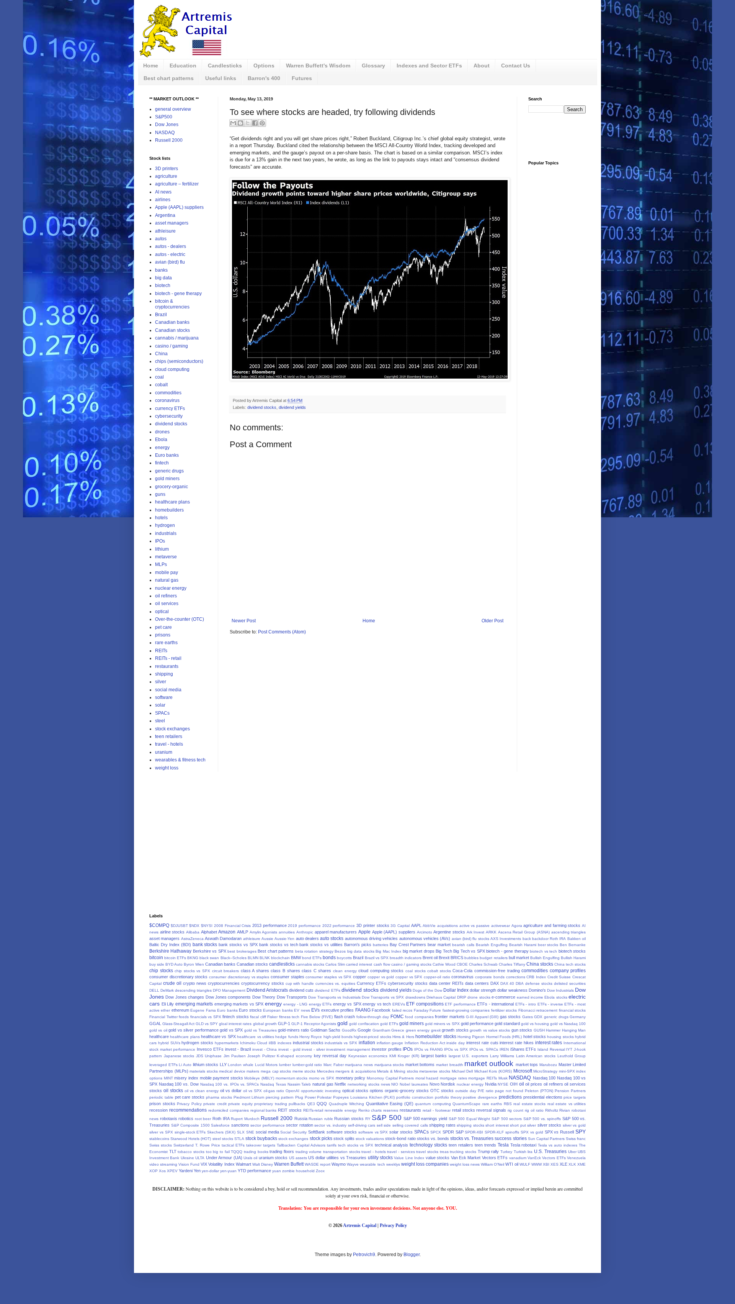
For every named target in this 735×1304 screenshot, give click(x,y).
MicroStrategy (545, 1071)
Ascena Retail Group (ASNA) (524, 932)
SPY (580, 1131)
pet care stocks (190, 1097)
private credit (215, 1104)
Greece (397, 1030)
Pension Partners (570, 1091)
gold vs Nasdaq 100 (568, 1024)
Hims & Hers (403, 1037)
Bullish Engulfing (545, 958)
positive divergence (480, 1097)
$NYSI (206, 925)
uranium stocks (273, 1157)
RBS (508, 1104)
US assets (298, 1158)
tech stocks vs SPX (355, 1145)
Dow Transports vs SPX (383, 997)
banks (161, 270)
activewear (500, 925)
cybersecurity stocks (408, 983)
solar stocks (401, 1132)
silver (160, 681)
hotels (161, 517)
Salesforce (220, 1125)
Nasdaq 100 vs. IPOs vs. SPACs (229, 1084)
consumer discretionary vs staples (239, 977)
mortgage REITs (482, 1078)
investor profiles (387, 1049)
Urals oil (250, 1158)
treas (444, 1152)
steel (160, 720)
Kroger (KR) (408, 1056)
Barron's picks (357, 944)
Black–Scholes (233, 958)
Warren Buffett (289, 1164)
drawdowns (415, 997)
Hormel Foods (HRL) (504, 1037)
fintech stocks (235, 1016)
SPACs (162, 713)
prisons (162, 635)
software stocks (342, 1132)
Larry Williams (502, 1056)
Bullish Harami (573, 958)
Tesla (503, 1145)
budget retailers (493, 958)
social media (168, 689)
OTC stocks (442, 1090)
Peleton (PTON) (539, 1091)
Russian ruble (321, 1119)
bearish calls (463, 945)
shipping (164, 674)
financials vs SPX (205, 1017)
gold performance (477, 1023)
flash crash (344, 1016)
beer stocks (548, 945)
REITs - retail (168, 658)
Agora (516, 925)
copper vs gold (381, 977)
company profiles (568, 970)
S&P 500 (387, 1118)
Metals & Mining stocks (397, 1071)
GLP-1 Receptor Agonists (313, 1024)
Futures (302, 78)
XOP (153, 1171)
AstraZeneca (192, 939)
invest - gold (289, 1049)
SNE (250, 1132)
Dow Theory (263, 997)
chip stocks (161, 970)
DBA (520, 983)
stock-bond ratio (400, 1138)
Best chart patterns (169, 78)
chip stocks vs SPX (192, 971)
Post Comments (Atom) (282, 632)
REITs (161, 650)
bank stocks (205, 944)
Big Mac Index (388, 951)
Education (183, 65)
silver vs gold (574, 1125)
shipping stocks (470, 1125)
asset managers (171, 223)
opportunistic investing (321, 1091)
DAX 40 (507, 983)
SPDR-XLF (494, 1132)
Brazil (161, 314)
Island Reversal (551, 1049)
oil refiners (166, 596)
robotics (185, 1118)
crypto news (194, 983)
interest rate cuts (482, 1042)
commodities (168, 392)
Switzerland (183, 1145)
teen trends (485, 1145)
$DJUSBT (179, 925)
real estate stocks (529, 1104)
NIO (394, 1084)
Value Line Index (409, 1158)
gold (342, 1023)
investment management (348, 1049)
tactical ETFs (233, 1145)
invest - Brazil (238, 1049)
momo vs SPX (321, 1078)
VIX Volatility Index (217, 1164)
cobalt (161, 384)
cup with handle (300, 983)
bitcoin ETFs (175, 958)
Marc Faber (333, 1065)
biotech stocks (572, 951)
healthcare (159, 1036)
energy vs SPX (347, 1004)
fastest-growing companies (466, 1010)
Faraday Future (427, 1010)
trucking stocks (463, 1152)
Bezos (340, 951)
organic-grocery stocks (407, 1090)
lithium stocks (206, 1064)
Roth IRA (221, 1118)
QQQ (322, 1103)
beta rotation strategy (314, 951)
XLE (563, 1164)
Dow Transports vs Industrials (334, 997)
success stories (510, 1138)
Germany (578, 1017)
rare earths (166, 642)
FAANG (363, 1010)
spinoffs (512, 1132)
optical (162, 611)
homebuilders (169, 510)
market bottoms (420, 1064)
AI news (163, 192)
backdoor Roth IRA (549, 939)
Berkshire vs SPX (209, 951)
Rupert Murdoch (245, 1119)
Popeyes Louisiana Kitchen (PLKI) (364, 1097)
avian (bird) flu (170, 262)
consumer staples (287, 976)
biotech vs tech (543, 951)
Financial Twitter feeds (169, 1017)
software (164, 697)
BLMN (253, 958)
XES (554, 1164)
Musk (503, 1078)
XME (581, 1164)
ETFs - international (495, 1004)
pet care (163, 627)
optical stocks (355, 1090)
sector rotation (299, 1125)
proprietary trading (270, 1104)
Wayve (353, 1164)
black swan (209, 958)
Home (150, 65)
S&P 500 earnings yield (425, 1118)
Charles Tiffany (512, 964)
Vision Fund (188, 1164)
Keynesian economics (368, 1056)
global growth (265, 1024)
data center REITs (446, 983)
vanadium (517, 1158)
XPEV (172, 1171)
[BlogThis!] (240, 123)
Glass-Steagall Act (178, 1024)
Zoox (320, 1171)
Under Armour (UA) (224, 1157)
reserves (390, 1110)
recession (158, 1110)
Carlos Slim (335, 964)
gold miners (167, 478)
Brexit (444, 957)
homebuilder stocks (435, 1036)
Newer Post (244, 620)
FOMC (397, 1016)
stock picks (321, 1138)
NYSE (503, 1084)
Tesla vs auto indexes (557, 1145)
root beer (203, 1119)
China (161, 353)
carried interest (359, 964)
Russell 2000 (169, 140)
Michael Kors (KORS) (493, 1071)
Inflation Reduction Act (425, 1043)
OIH (514, 1084)
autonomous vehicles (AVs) (425, 938)
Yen (197, 1170)
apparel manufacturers (336, 932)
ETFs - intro (525, 1004)
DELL (154, 990)
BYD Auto (174, 964)
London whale (240, 1065)
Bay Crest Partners (408, 944)
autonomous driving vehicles (371, 938)
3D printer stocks (372, 925)
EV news (302, 1010)
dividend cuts (301, 990)
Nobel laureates (414, 1084)
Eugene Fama (203, 1010)
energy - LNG (295, 1004)
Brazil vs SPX (377, 958)
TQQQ (236, 1152)
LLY (223, 1064)
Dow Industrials (560, 990)
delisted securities (570, 983)
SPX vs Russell (559, 1132)
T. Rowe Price (207, 1145)
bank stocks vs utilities (321, 944)
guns (160, 494)
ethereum (180, 1010)
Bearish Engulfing (492, 945)
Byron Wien (194, 964)
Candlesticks (225, 65)
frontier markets (450, 1016)
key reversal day (330, 1055)
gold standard (507, 1023)
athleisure (165, 231)
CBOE (462, 964)
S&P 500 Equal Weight (469, 1119)
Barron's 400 (264, 78)
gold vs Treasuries (260, 1030)
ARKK (491, 932)
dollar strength (483, 990)
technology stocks (428, 1145)
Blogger (411, 1254)
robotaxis (168, 1118)
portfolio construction (414, 1097)
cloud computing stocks (380, 970)
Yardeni (186, 1170)
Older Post (492, 620)
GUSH (539, 1030)
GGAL (155, 1023)
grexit (436, 1030)
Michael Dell (462, 1071)
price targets (575, 1097)
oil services (166, 603)
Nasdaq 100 (544, 1078)
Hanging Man (574, 1030)
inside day (455, 1043)
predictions (510, 1097)
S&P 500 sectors (507, 1119)
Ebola (161, 439)
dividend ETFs (327, 990)
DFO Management (229, 990)
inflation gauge (390, 1043)
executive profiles (337, 1010)
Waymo (339, 1164)
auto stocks (331, 938)
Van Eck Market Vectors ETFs (479, 1157)
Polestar (324, 1097)
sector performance (267, 1125)
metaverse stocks (434, 1071)
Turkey (506, 1152)
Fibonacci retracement (537, 1010)
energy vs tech (377, 1004)
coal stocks (415, 971)
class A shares (255, 970)
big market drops (418, 951)
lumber (285, 1065)
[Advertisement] (400, 25)
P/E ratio (485, 1091)
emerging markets (194, 1004)
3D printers (166, 168)
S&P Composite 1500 (190, 1125)
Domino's (537, 990)
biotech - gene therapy (178, 293)
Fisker (272, 1017)
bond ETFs (312, 958)
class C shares (316, 970)
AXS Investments (505, 939)
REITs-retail (313, 1110)
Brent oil (430, 957)
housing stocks (560, 1037)
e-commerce (503, 997)
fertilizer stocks (504, 1010)
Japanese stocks (179, 1056)
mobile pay (166, 572)
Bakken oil (576, 939)
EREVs (398, 1004)
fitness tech (289, 1017)
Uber (572, 1152)
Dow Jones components (228, 997)
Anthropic (304, 932)
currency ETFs (170, 408)
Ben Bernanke (573, 945)
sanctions (240, 1125)
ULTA (199, 1158)
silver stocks (549, 1125)
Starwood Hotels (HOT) (190, 1139)
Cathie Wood (444, 964)
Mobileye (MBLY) (259, 1078)
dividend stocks (261, 407)
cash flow (382, 964)
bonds (329, 957)
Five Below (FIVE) (317, 1017)
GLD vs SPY (207, 1024)
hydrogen (165, 525)
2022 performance (338, 925)
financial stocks (572, 1010)
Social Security (293, 1132)
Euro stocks (250, 1010)
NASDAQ (165, 132)
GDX (538, 1017)
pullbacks (297, 1104)
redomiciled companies (228, 1110)
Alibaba (192, 932)
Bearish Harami (522, 945)
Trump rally (488, 1151)
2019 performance (304, 925)
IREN (504, 1049)
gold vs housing (535, 1024)
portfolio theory (448, 1097)
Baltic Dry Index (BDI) (170, 944)
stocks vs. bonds (433, 1138)
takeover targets (260, 1145)
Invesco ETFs (210, 1049)
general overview (173, 109)
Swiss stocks (160, 1145)
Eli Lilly (168, 1004)
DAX (494, 983)
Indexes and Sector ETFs (429, 65)
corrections (515, 977)
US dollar (316, 1157)
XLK (572, 1164)
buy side (156, 964)
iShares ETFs (523, 1049)
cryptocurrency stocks (262, 983)
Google (364, 1030)
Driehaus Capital (441, 997)
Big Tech (444, 951)
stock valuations (370, 1139)
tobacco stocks (191, 1152)
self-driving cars (362, 1125)
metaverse (166, 556)
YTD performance (254, 1170)
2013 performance (269, 925)
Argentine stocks (449, 932)
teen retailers (168, 736)
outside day (465, 1091)
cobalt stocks (439, 971)
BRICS (457, 957)
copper (359, 976)
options (376, 1090)
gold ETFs (389, 1024)
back (527, 939)
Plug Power (305, 1097)
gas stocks (510, 1016)
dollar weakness (512, 990)
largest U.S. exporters (468, 1056)
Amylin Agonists (264, 932)
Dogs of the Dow (427, 990)
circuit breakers (225, 971)
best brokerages (241, 951)
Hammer (553, 1030)
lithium (162, 549)
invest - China (264, 1049)
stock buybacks (261, 1138)
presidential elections (542, 1097)
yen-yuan (228, 1171)
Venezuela (576, 1158)
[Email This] (233, 123)
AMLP (242, 932)
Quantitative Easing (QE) (389, 1103)
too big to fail (218, 1152)
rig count (515, 1110)
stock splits (343, 1138)
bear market (439, 944)
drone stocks (478, 997)
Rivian (564, 1110)
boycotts (344, 958)
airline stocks (172, 932)
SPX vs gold (532, 1132)
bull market (519, 957)
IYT (569, 1049)
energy (162, 447)
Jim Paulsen (235, 1056)
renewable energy (341, 1110)
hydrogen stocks (197, 1042)
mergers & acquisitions (355, 1071)
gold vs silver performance (193, 1030)
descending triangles (193, 990)
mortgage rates (453, 1078)
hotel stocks (534, 1036)
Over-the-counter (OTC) (179, 619)
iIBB (272, 1043)
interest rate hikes (517, 1042)
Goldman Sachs (325, 1030)
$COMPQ (159, 925)
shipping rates (442, 1125)
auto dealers (307, 938)
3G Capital (400, 925)
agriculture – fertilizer (177, 184)
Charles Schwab (483, 964)
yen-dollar (210, 1171)
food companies (419, 1017)
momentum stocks (292, 1078)
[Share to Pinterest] (262, 123)
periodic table (161, 1097)
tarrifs (331, 1145)
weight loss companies (425, 1164)
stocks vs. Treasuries (471, 1138)
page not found (509, 1091)
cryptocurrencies (224, 983)
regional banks (263, 1110)
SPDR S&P (453, 1132)
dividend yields (292, 407)
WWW (536, 1164)
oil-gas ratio (273, 1091)
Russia (300, 1118)
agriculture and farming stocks (551, 925)
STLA (239, 1139)
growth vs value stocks (490, 1030)
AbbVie (429, 925)
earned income (530, 997)
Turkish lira (523, 1152)
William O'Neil (492, 1164)
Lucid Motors (266, 1065)
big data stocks (360, 951)
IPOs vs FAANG (428, 1049)
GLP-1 (284, 1023)
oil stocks (173, 1090)
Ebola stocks (555, 997)
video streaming (163, 1164)
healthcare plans (172, 502)
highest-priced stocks (372, 1037)
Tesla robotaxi (523, 1145)
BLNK (265, 958)
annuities (287, 932)
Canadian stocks (172, 330)
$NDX (194, 925)
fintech (162, 463)
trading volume (309, 1152)
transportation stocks (341, 1152)
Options (263, 65)
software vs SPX (373, 1132)
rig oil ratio (534, 1110)
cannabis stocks (310, 964)
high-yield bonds (338, 1037)
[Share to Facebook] (255, 123)
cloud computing (172, 369)
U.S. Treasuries (550, 1151)
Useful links (220, 78)
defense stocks (538, 983)
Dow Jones (166, 124)
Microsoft (522, 1071)
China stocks (539, 964)
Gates (527, 1017)
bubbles (471, 958)
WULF (524, 1164)
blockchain (280, 958)
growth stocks (455, 1030)
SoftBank (316, 1132)
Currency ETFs (371, 983)
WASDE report (317, 1164)
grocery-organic (171, 486)
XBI (546, 1164)
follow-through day (372, 1017)
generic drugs (169, 471)
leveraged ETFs (163, 1065)
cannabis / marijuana (177, 338)
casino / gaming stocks (411, 964)
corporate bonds (490, 977)
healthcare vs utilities (255, 1037)
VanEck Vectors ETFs (547, 1158)
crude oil (172, 983)
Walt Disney (262, 1164)
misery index (186, 1078)
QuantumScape (466, 1104)
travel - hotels (169, 744)
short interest (497, 1125)
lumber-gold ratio (307, 1065)
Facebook (381, 1010)
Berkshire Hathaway (170, 951)
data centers (477, 983)
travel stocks (427, 1152)
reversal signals (491, 1110)
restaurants (166, 666)
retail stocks (463, 1110)
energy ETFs (320, 1004)
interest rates (548, 1042)
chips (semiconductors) (179, 361)
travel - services (401, 1152)
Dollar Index (456, 990)
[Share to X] (248, 123)
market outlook (488, 1064)
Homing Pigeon (471, 1037)
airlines (162, 199)
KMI (392, 1056)
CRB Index (536, 977)
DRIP (461, 997)
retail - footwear (437, 1110)
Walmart (243, 1164)
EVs (315, 1010)
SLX (241, 1132)
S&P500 (163, 117)
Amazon (226, 932)
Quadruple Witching (346, 1104)
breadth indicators (405, 958)
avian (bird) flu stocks (470, 939)
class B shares (285, 970)
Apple (364, 932)
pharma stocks (219, 1097)
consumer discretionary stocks (178, 976)
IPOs (160, 541)
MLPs (161, 564)
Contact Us (515, 65)
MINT (168, 1078)
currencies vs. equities (335, 983)
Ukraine (187, 1158)
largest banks (434, 1055)
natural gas (166, 580)
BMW (296, 957)
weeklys (393, 1164)
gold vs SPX (231, 1030)
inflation (367, 1042)
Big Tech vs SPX (469, 951)
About (482, 65)
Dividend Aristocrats (267, 990)
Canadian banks (172, 322)
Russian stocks (349, 1118)
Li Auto (185, 1065)
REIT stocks (290, 1110)
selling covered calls (410, 1125)
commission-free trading (497, 970)
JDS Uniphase (209, 1056)
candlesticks (282, 964)
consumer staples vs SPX (328, 977)
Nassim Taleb (299, 1084)
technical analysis (391, 1145)
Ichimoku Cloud (254, 1043)
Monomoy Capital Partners (390, 1078)
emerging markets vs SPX (239, 1004)
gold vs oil (158, 1030)
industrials (165, 533)
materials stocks (203, 1071)
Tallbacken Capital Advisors (301, 1145)
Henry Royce (310, 1037)
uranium (163, 752)
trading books (256, 1152)
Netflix (340, 1084)
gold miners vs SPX (442, 1024)
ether (165, 1010)
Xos (162, 1171)
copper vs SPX (408, 977)
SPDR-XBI (474, 1132)
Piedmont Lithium (249, 1097)
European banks (277, 1010)
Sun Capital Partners (546, 1139)
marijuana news (359, 1065)
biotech (162, 285)
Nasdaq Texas (273, 1084)
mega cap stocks (276, 1071)
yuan (276, 1171)
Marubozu (548, 1065)
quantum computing (433, 1104)
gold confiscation (364, 1024)
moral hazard (427, 1078)
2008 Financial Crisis (232, 925)
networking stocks (363, 1084)
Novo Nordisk (443, 1084)
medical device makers (239, 1071)
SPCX (435, 1132)
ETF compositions (425, 1004)
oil (521, 1084)
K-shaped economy (294, 1056)
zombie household (298, 1171)
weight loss (166, 768)
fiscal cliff (258, 1017)
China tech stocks (570, 964)
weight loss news (465, 1164)
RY (368, 1119)
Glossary (373, 65)
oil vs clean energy (202, 1091)
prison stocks (162, 1103)
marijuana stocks (389, 1065)
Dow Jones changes (184, 997)
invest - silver (313, 1049)
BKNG (192, 958)
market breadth (449, 1065)
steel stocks (222, 1139)
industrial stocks (308, 1042)
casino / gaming (171, 346)
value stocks (437, 1157)
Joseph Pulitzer (261, 1056)
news (385, 1084)
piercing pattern (280, 1097)
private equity (240, 1104)
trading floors (282, 1151)
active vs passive (474, 925)
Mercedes (325, 1071)
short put (518, 1125)
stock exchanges (172, 729)
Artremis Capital (359, 1225)
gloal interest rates (235, 1024)
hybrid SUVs (169, 1043)
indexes (284, 1043)
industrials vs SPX (341, 1043)
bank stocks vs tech (278, 944)
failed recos (402, 1010)
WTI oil (511, 1164)
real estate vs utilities (566, 1104)
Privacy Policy (189, 1104)
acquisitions (447, 925)
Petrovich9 (364, 1254)
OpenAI (292, 1091)
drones (162, 432)
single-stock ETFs (190, 1132)
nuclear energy (170, 588)
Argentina (165, 215)
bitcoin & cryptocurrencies (172, 304)
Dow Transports (292, 997)
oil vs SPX (252, 1091)
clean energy (345, 971)
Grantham (381, 1030)
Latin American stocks (535, 1056)
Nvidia (491, 1084)
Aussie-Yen (284, 939)
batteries (380, 945)
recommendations (188, 1110)
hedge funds (286, 1037)
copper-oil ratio (437, 977)
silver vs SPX (161, 1132)
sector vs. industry (330, 1125)
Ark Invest (476, 932)
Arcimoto (424, 932)
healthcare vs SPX (218, 1036)
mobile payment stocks (221, 1078)
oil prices (533, 1084)
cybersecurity (169, 416)
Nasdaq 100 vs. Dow (179, 1084)
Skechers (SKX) (221, 1132)
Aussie (267, 939)
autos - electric (170, 254)
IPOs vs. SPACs (483, 1049)
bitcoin (156, 957)
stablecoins (159, 1139)
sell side (384, 1125)
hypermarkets (226, 1043)
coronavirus (167, 400)
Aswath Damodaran (223, 938)
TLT (172, 1151)
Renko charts (370, 1110)
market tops (527, 1064)
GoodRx (349, 1030)
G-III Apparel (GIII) (482, 1017)
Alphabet (209, 932)
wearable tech (372, 1164)
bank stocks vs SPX (238, 944)
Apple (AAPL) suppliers (179, 207)
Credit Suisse (559, 977)
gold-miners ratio (293, 1030)
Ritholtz (551, 1110)
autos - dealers (170, 246)
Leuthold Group (571, 1056)
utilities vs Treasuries (346, 1157)
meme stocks (304, 1071)
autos (161, 238)
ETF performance (460, 1004)
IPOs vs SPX (455, 1049)
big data (163, 277)
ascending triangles (568, 932)
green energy (418, 1030)
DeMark (167, 990)
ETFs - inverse (550, 1004)
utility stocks (380, 1157)
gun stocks (521, 1030)
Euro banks (167, 455)
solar (160, 705)
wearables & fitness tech (180, 760)
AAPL (416, 925)
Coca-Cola (462, 970)
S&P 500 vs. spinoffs (542, 1119)
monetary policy (351, 1078)
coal (159, 377)
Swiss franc (576, 1139)
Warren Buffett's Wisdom (318, 65)
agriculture (166, 176)
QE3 (311, 1104)
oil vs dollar (231, 1090)
